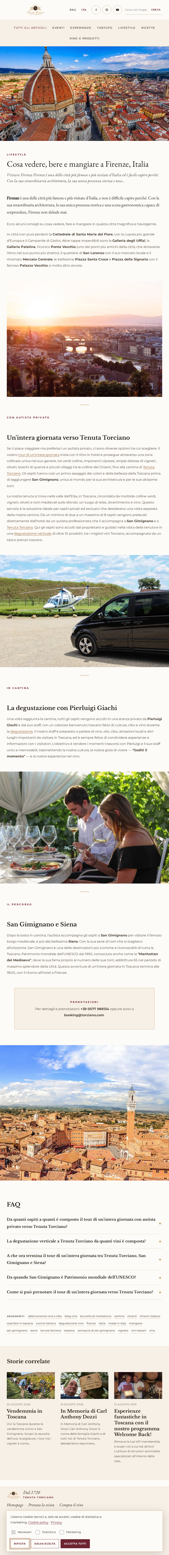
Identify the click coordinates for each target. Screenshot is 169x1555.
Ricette (148, 27)
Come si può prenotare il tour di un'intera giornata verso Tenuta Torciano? (80, 1292)
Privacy (56, 1522)
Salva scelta (45, 1543)
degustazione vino (71, 1323)
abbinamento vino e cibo (45, 1316)
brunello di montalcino (95, 1316)
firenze (91, 1323)
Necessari (25, 1532)
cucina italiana (46, 1323)
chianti (132, 1316)
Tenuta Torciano (20, 527)
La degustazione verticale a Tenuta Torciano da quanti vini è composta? (76, 1241)
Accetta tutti (75, 1543)
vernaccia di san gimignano (96, 1330)
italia (102, 1323)
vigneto (123, 1330)
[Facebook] (96, 9)
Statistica (49, 1532)
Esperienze (80, 27)
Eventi (58, 27)
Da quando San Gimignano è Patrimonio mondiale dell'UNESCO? (71, 1277)
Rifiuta (20, 1543)
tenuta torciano (50, 1330)
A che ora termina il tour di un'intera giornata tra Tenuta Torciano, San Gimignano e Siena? (76, 1259)
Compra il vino (71, 1504)
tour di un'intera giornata (38, 455)
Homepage (15, 1504)
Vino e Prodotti (84, 38)
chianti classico (150, 1316)
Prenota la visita (41, 1504)
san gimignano (17, 1330)
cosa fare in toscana (20, 1323)
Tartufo (105, 27)
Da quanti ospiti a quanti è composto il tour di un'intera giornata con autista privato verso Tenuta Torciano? (81, 1223)
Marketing (73, 1532)
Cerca (156, 9)
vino (152, 1330)
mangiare (135, 1323)
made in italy (117, 1323)
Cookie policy (38, 1522)
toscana (69, 1330)
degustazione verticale (33, 533)
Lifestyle (127, 27)
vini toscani (138, 1330)
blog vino (71, 1316)
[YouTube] (117, 9)
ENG (73, 9)
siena (34, 1330)
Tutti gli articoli (30, 27)
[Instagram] (106, 9)
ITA (84, 9)
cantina (119, 1316)
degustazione (21, 731)
